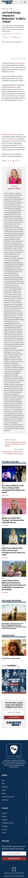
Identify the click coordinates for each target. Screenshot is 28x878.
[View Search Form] (21, 2)
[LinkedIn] (17, 37)
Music (3, 8)
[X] (12, 37)
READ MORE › (5, 495)
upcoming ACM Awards (9, 139)
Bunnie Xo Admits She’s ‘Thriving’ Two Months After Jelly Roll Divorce (13, 520)
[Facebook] (9, 37)
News (7, 8)
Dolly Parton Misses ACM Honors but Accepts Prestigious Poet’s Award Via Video (13, 551)
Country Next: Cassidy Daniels (11, 658)
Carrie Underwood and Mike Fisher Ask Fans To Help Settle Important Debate (12, 452)
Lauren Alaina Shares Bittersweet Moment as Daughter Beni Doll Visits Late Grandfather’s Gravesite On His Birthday (14, 585)
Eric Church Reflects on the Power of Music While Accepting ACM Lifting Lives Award (13, 489)
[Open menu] (24, 2)
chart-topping (20, 63)
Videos (10, 8)
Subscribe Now (14, 717)
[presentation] (14, 474)
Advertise (6, 873)
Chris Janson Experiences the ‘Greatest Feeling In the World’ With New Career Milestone (15, 444)
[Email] (20, 37)
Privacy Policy (12, 873)
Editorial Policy (20, 873)
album (14, 87)
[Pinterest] (15, 37)
